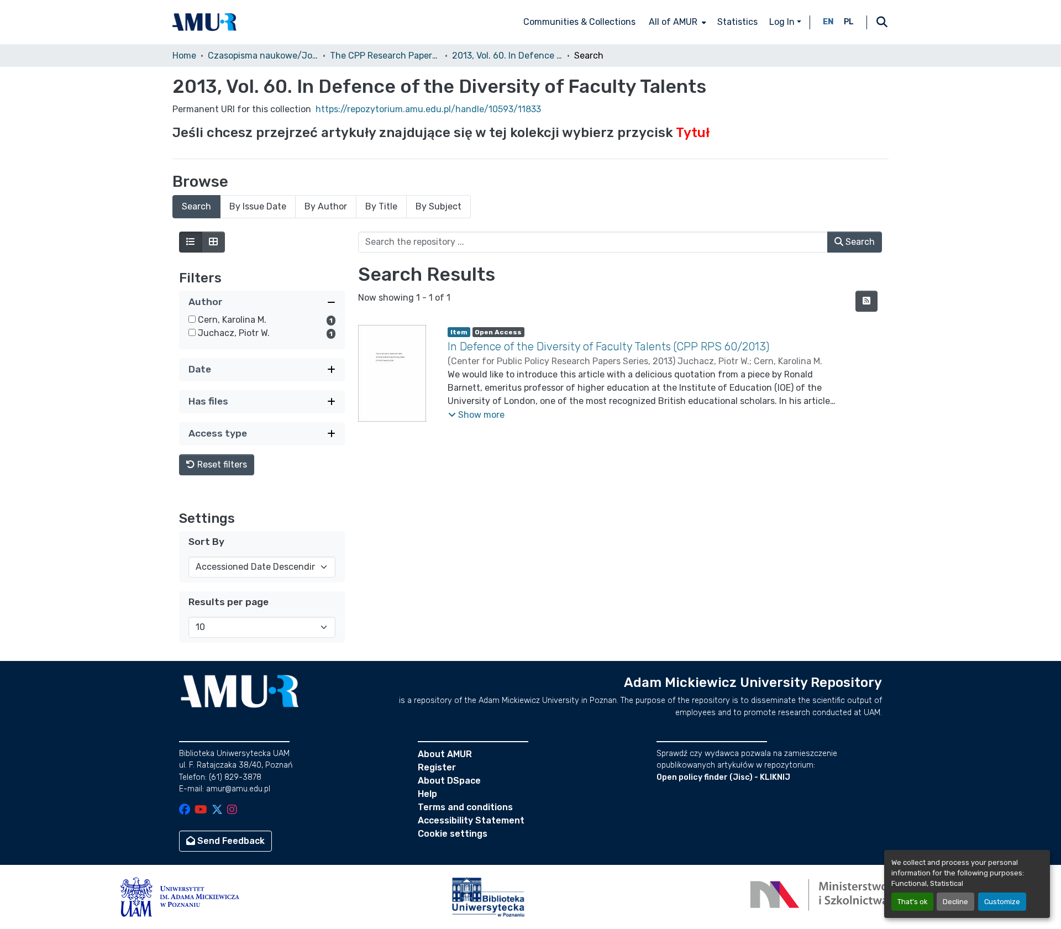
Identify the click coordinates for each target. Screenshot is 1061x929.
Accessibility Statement (471, 820)
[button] (204, 22)
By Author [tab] (325, 206)
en (828, 22)
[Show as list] (190, 242)
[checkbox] (192, 319)
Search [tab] (196, 206)
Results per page (228, 601)
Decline (955, 901)
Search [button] (859, 242)
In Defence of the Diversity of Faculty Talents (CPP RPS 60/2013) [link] (608, 346)
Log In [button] (783, 22)
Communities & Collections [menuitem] (579, 22)
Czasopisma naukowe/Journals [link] (263, 55)
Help (427, 794)
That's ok (912, 901)
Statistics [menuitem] (737, 22)
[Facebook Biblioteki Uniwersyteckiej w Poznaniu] (184, 810)
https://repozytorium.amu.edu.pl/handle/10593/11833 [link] (428, 109)
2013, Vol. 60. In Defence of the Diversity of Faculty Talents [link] (507, 55)
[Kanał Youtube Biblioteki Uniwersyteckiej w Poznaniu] (201, 810)
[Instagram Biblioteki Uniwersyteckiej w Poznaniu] (232, 810)
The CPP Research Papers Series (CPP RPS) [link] (385, 55)
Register (437, 767)
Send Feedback (230, 841)
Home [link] (184, 55)
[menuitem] (676, 22)
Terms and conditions (465, 807)
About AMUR (445, 754)
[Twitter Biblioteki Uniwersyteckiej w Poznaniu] (217, 810)
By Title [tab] (381, 206)
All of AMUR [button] (673, 22)
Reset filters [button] (221, 464)
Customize (1002, 901)
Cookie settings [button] (452, 833)
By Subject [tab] (438, 206)
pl (849, 22)
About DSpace (449, 780)
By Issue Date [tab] (257, 206)
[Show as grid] (213, 242)
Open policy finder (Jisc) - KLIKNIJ (723, 777)
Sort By (206, 541)
